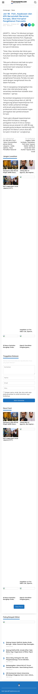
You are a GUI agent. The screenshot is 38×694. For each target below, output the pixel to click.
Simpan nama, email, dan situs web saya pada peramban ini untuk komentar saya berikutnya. (17, 394)
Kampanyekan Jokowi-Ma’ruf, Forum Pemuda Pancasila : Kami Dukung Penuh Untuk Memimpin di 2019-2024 (19, 666)
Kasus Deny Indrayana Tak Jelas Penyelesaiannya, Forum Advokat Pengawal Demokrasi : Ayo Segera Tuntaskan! (17, 659)
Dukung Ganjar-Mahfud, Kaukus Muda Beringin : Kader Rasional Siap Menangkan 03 (20, 643)
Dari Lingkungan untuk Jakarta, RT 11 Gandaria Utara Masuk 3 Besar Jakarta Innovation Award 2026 (10, 187)
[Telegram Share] (29, 24)
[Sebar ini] (22, 24)
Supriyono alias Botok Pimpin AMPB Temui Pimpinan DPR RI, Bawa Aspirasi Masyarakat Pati (10, 171)
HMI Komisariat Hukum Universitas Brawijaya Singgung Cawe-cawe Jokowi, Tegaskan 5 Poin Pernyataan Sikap (19, 674)
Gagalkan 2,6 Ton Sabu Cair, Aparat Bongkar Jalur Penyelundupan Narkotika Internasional (26, 330)
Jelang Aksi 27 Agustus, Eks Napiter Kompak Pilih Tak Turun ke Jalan (27, 171)
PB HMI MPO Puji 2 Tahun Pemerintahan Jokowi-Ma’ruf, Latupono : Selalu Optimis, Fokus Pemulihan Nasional (10, 144)
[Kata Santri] (19, 2)
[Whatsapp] (32, 24)
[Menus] (3, 2)
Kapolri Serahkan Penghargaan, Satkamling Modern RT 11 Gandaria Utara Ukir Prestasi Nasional (27, 346)
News (4, 25)
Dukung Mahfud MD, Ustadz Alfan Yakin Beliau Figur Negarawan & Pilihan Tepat (19, 651)
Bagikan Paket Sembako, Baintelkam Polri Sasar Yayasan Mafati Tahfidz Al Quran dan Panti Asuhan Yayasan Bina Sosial (28, 145)
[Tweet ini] (25, 24)
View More (19, 607)
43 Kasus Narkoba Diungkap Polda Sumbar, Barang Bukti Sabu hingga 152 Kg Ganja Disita (10, 346)
